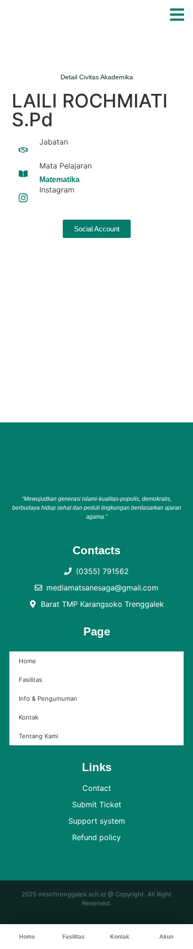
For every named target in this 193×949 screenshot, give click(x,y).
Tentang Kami (38, 736)
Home (27, 661)
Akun (166, 937)
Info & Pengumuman (48, 698)
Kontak (28, 717)
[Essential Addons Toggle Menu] (177, 16)
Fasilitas (30, 679)
